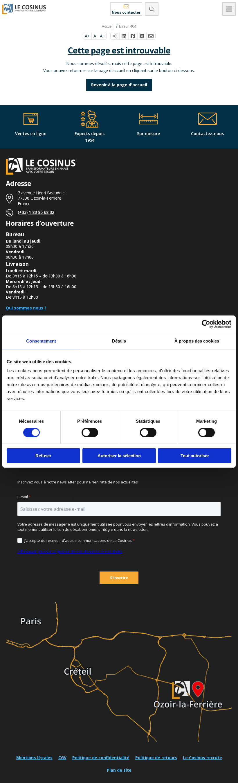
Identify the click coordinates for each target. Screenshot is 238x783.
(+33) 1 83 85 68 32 (36, 212)
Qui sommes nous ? (26, 308)
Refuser (43, 455)
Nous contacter (126, 12)
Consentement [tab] (41, 340)
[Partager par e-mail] (151, 36)
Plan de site (119, 770)
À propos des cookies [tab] (196, 340)
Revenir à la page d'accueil (119, 84)
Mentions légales (34, 757)
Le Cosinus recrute (202, 757)
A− (102, 36)
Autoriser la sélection (119, 455)
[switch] (90, 432)
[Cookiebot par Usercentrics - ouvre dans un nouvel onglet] (206, 324)
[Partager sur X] (142, 36)
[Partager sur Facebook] (133, 36)
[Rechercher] (151, 9)
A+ (87, 36)
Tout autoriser (195, 455)
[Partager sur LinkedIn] (124, 36)
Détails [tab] (119, 340)
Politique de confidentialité (100, 757)
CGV (62, 757)
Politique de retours (156, 757)
